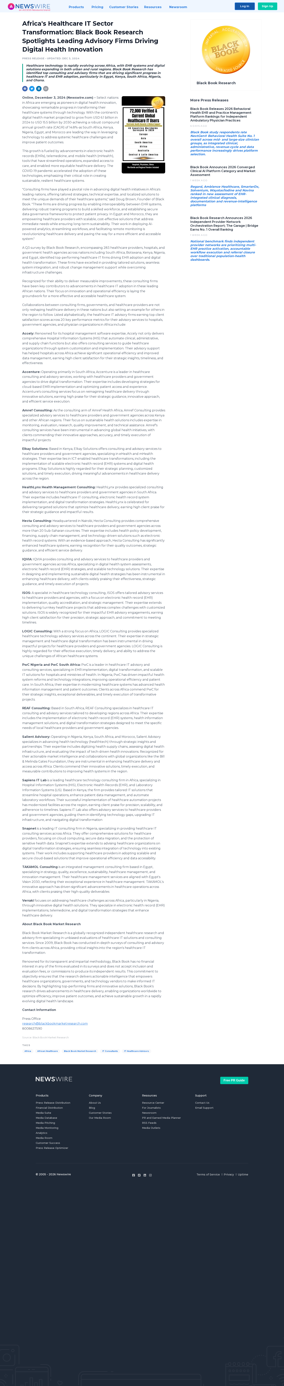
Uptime (243, 1174)
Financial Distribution (49, 1107)
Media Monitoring (47, 1127)
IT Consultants (110, 1051)
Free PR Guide (234, 1080)
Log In (244, 6)
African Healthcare (47, 1051)
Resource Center (153, 1102)
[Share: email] (46, 88)
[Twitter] (139, 1175)
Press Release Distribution (53, 1102)
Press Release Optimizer (52, 1147)
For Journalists (151, 1107)
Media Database (46, 1117)
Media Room (44, 1137)
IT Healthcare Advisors (136, 1051)
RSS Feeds (149, 1122)
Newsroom (149, 1112)
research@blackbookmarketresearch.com (55, 1023)
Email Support (204, 1107)
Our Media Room (100, 1117)
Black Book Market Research (80, 1051)
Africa (28, 1051)
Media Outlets (151, 1127)
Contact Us (202, 1102)
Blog (92, 1107)
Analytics (41, 1132)
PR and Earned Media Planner (161, 1117)
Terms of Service (208, 1174)
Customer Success (48, 1142)
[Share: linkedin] (39, 88)
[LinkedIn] (145, 1175)
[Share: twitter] (32, 88)
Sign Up (267, 6)
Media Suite (43, 1112)
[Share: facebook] (25, 88)
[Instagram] (150, 1175)
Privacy (229, 1174)
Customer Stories (100, 1112)
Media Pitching (45, 1122)
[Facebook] (133, 1175)
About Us (95, 1102)
